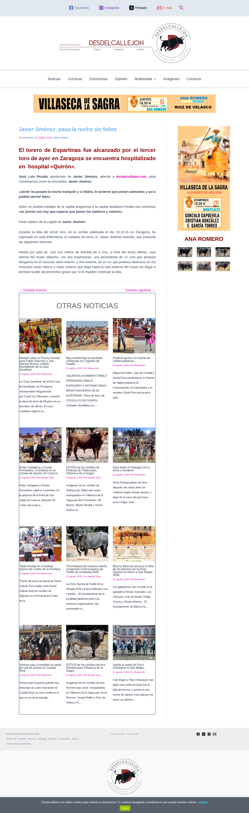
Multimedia (143, 79)
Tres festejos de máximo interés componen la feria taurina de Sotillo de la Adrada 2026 (86, 569)
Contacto (194, 79)
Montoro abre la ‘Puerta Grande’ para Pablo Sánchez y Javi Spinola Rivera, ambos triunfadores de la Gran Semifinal (40, 363)
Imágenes (171, 79)
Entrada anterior (33, 290)
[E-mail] (214, 734)
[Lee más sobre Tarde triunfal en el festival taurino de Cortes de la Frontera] (40, 543)
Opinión (121, 79)
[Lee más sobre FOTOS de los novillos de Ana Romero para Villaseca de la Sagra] (87, 642)
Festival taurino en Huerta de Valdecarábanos (131, 359)
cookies (203, 802)
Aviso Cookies (117, 734)
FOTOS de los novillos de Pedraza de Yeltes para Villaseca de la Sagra (83, 470)
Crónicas (75, 79)
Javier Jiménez (60, 137)
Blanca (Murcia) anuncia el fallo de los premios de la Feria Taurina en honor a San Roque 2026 (133, 571)
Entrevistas (99, 79)
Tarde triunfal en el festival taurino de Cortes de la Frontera (39, 568)
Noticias (54, 79)
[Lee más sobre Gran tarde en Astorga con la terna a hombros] (134, 445)
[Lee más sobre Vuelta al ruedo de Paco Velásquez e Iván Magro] (134, 642)
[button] (181, 8)
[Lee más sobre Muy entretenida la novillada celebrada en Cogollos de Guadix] (87, 335)
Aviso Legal (133, 734)
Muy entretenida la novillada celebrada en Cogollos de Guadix (84, 360)
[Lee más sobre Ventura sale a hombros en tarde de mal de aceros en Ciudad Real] (40, 642)
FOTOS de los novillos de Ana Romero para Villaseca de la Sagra (85, 667)
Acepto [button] (125, 808)
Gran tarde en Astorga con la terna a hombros (131, 469)
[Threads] (203, 734)
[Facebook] (198, 734)
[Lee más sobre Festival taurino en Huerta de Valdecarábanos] (134, 335)
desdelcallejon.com (131, 176)
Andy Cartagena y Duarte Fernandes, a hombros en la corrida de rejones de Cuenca (38, 470)
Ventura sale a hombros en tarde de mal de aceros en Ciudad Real (40, 667)
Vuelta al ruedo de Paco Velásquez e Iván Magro (128, 666)
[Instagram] (209, 734)
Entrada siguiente (140, 290)
